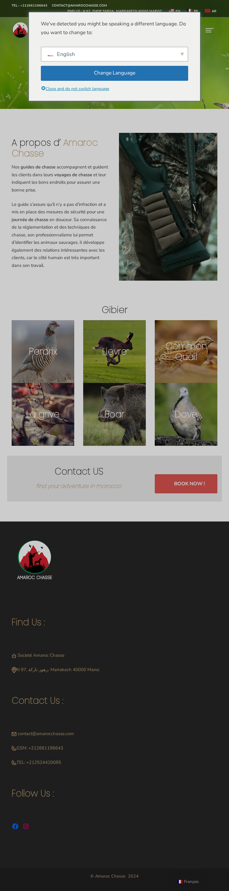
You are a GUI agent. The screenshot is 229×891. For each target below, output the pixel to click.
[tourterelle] (186, 414)
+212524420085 (43, 762)
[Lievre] (114, 351)
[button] (29, 6)
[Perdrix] (43, 351)
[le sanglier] (114, 414)
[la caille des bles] (186, 351)
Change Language (114, 72)
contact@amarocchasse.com (46, 734)
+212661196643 (45, 748)
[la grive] (43, 414)
